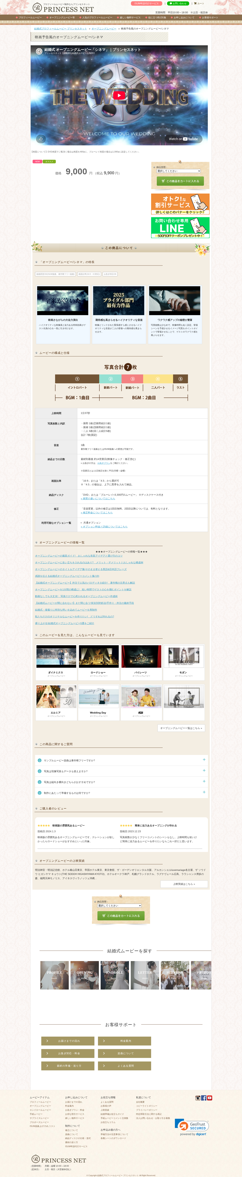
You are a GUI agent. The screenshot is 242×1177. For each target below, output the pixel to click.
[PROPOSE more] (205, 987)
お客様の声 (106, 1106)
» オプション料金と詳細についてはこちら (104, 526)
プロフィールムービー (30, 17)
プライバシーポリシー (146, 1110)
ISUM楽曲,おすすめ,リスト (42, 1126)
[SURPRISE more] (175, 987)
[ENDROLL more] (115, 987)
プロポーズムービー (39, 1122)
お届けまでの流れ (73, 1102)
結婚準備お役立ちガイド (112, 1114)
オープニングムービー (104, 28)
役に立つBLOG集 (157, 17)
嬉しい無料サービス (130, 17)
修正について (71, 1130)
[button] (192, 1127)
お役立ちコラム (108, 1122)
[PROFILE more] (54, 987)
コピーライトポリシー (146, 1106)
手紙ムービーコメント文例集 (114, 1118)
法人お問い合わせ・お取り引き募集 (153, 1118)
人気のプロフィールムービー (97, 17)
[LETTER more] (145, 987)
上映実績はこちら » (184, 884)
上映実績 (105, 1110)
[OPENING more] (85, 987)
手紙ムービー (36, 1114)
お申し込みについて (184, 17)
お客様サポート (210, 17)
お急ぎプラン (103, 463)
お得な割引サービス (74, 1114)
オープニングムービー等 (62, 17)
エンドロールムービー (40, 1110)
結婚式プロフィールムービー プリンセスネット (60, 28)
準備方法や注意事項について (114, 1134)
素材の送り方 (71, 1142)
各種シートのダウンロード (113, 1138)
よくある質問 (107, 1102)
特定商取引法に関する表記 (149, 1114)
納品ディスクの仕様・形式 (78, 1138)
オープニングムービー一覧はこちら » (181, 728)
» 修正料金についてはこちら (97, 512)
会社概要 (140, 1102)
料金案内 (69, 1106)
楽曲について (71, 1134)
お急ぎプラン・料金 (74, 1110)
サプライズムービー (39, 1118)
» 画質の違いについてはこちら (98, 498)
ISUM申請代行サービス (146, 3)
